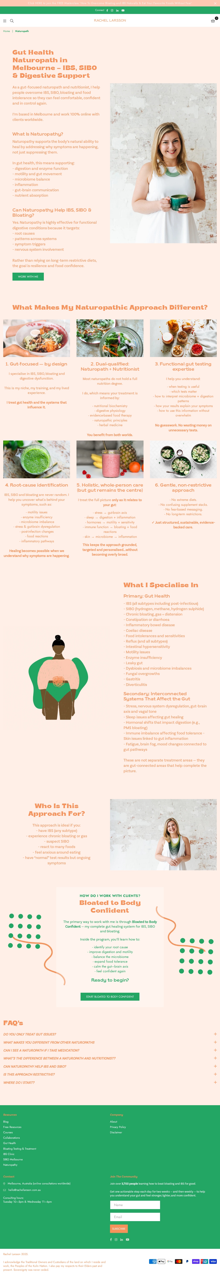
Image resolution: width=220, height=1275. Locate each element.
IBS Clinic (8, 1154)
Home (6, 31)
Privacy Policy (118, 1127)
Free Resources (12, 1127)
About (113, 1122)
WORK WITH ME (28, 277)
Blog (5, 1122)
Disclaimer (116, 1132)
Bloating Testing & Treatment (19, 1149)
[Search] (11, 20)
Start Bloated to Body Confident (110, 997)
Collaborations (11, 1138)
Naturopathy (10, 1165)
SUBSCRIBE (118, 1229)
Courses (8, 1132)
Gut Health (9, 1143)
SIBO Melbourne (13, 1159)
